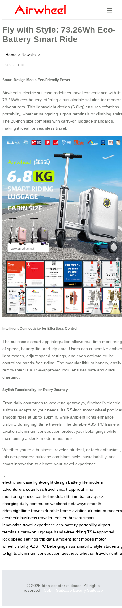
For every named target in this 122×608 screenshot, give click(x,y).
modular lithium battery (71, 496)
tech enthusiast (68, 517)
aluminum (27, 553)
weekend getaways (68, 503)
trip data (47, 539)
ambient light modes (75, 539)
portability (88, 524)
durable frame (58, 510)
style (98, 546)
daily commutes (34, 503)
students (112, 546)
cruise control (36, 496)
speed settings (24, 539)
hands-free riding (70, 532)
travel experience (39, 524)
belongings (57, 546)
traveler (103, 553)
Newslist (29, 54)
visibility (22, 546)
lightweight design (50, 482)
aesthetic (70, 553)
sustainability (81, 546)
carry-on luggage (37, 532)
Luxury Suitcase (88, 590)
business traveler (36, 517)
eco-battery (67, 524)
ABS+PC (38, 546)
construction (49, 553)
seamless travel (40, 489)
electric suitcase (17, 482)
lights (12, 553)
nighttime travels (28, 510)
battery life (78, 482)
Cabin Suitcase (58, 590)
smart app (66, 489)
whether (87, 553)
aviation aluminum (89, 510)
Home (11, 54)
